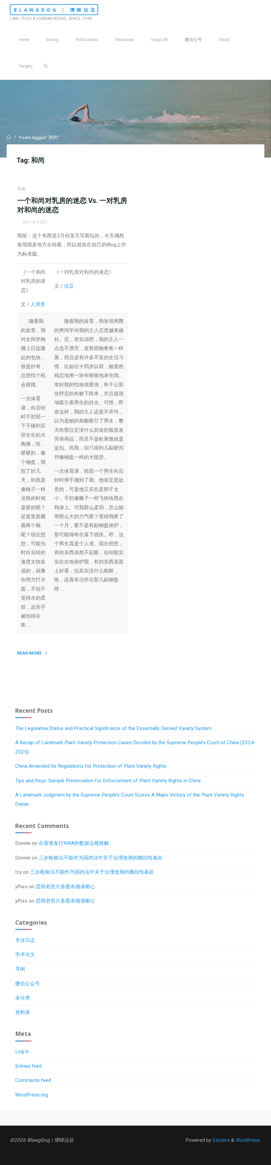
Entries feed (28, 1066)
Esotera (220, 1140)
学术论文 (25, 954)
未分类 (22, 998)
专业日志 (25, 940)
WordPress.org (31, 1095)
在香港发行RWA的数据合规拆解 (74, 843)
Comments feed (33, 1080)
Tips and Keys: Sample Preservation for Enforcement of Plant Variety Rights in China (108, 781)
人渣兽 (37, 304)
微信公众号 (27, 984)
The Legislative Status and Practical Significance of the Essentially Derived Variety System (113, 728)
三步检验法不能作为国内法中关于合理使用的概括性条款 (101, 858)
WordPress (248, 1140)
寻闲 (21, 188)
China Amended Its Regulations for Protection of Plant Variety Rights (91, 766)
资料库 (22, 1012)
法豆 (69, 286)
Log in (22, 1051)
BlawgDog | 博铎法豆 (55, 10)
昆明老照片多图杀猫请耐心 (65, 887)
